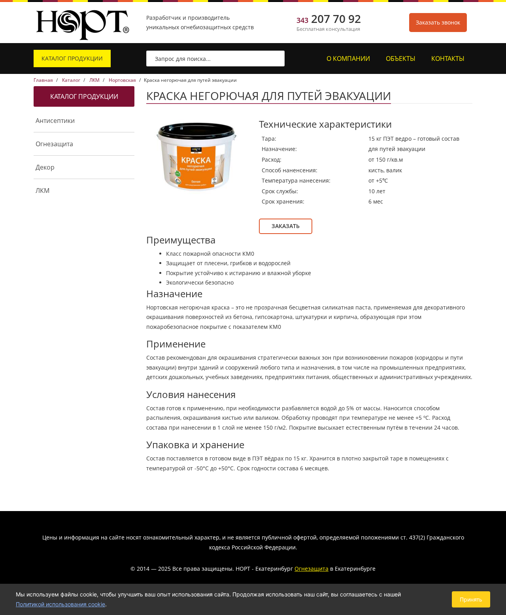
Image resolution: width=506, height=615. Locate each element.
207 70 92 (328, 20)
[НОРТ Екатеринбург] (83, 22)
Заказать (286, 226)
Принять (471, 599)
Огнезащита (312, 568)
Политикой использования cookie (60, 604)
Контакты (447, 58)
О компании (348, 58)
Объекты (400, 58)
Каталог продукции (72, 58)
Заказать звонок (438, 22)
